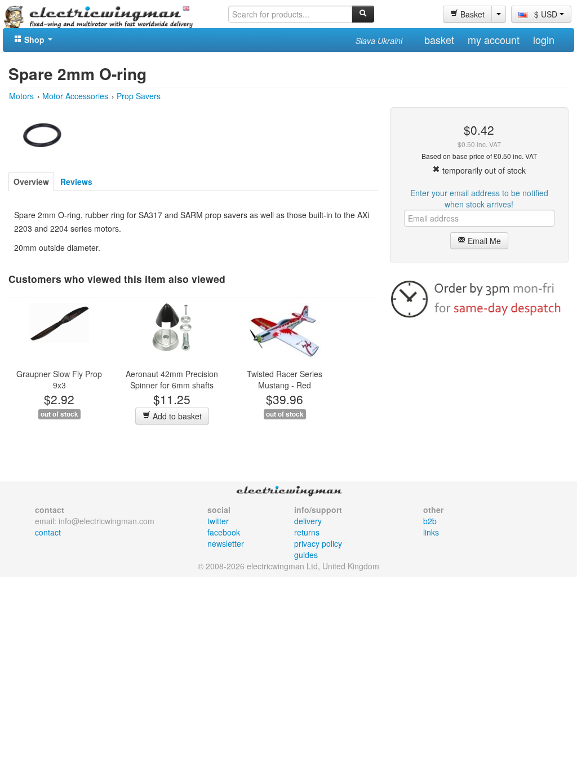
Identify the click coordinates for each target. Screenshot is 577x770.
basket (439, 39)
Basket (471, 14)
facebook (223, 532)
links (431, 532)
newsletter (225, 543)
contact (48, 532)
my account (494, 39)
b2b (430, 520)
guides (306, 554)
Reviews (76, 181)
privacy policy (318, 543)
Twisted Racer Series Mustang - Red (284, 379)
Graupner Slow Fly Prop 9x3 (59, 379)
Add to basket (176, 416)
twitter (218, 520)
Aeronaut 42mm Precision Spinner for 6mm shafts (172, 379)
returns (306, 532)
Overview (31, 181)
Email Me (483, 240)
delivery (308, 520)
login (543, 39)
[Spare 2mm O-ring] (42, 133)
